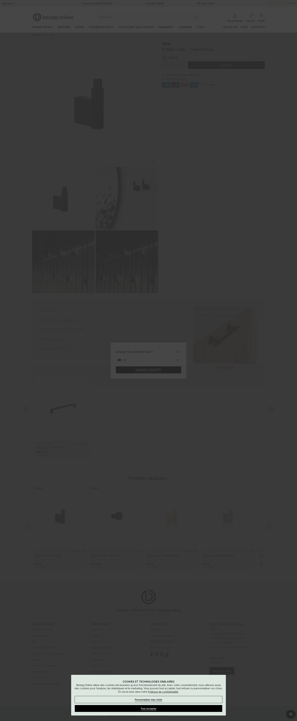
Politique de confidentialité (163, 691)
